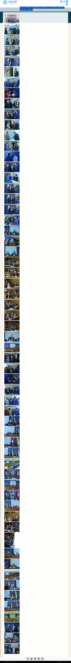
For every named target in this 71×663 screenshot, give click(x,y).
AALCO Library (23, 9)
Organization (44, 8)
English (29, 10)
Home (22, 7)
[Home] (10, 2)
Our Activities (52, 8)
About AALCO (27, 8)
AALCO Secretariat (65, 661)
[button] (12, 23)
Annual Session (35, 8)
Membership (61, 7)
